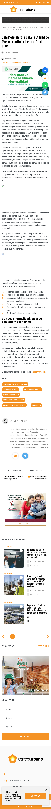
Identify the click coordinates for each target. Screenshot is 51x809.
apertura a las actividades (15, 384)
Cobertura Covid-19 (21, 63)
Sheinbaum (36, 405)
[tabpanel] (25, 587)
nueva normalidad (11, 394)
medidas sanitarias (32, 389)
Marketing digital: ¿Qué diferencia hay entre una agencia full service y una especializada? (37, 553)
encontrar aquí (38, 372)
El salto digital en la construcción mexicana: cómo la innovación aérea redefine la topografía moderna (36, 581)
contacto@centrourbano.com (20, 780)
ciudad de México (10, 389)
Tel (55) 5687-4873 (17, 786)
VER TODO (43, 646)
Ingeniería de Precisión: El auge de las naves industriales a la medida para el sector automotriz (37, 609)
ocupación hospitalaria (13, 400)
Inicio (4, 27)
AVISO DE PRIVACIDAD (25, 806)
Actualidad (12, 27)
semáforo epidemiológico (14, 405)
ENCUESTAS (8, 646)
